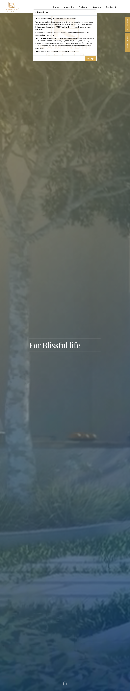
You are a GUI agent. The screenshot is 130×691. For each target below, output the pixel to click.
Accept (90, 58)
